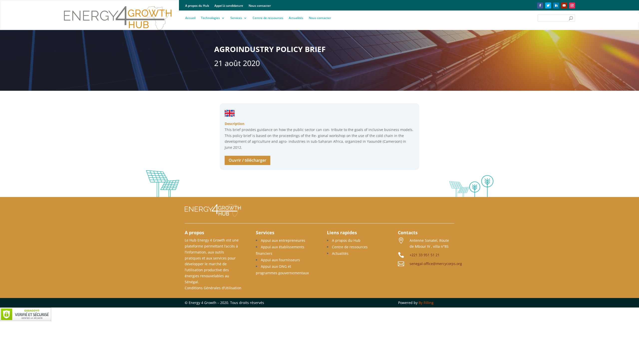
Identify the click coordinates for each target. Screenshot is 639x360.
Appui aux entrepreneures (283, 240)
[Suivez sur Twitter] (548, 5)
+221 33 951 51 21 (425, 254)
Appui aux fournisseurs (280, 260)
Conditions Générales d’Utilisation (213, 288)
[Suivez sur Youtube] (564, 5)
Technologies (210, 18)
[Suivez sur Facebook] (540, 5)
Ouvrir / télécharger (247, 160)
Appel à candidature (228, 6)
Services (236, 18)
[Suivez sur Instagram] (572, 5)
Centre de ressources (268, 18)
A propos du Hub (197, 6)
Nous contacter (260, 6)
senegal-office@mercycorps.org (436, 263)
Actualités (296, 18)
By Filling (426, 302)
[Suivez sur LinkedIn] (556, 5)
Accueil (190, 18)
